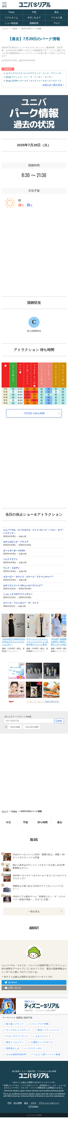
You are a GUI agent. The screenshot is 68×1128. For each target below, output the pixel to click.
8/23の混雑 (15, 727)
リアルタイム (11, 17)
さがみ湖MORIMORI (16, 1054)
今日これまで (34, 17)
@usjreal (12, 982)
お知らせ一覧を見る (52, 84)
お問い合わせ (14, 987)
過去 (56, 12)
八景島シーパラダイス (42, 1042)
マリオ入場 (56, 17)
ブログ (56, 23)
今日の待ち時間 (31, 727)
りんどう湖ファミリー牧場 (47, 1054)
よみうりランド (43, 1036)
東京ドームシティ (15, 1042)
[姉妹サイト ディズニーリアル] (8, 1006)
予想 (34, 12)
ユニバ (5, 811)
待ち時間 (42, 822)
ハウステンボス (34, 1048)
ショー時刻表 (11, 23)
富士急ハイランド (15, 1024)
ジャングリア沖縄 (40, 1024)
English (34, 1106)
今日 (8, 822)
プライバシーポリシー (49, 1103)
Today (11, 12)
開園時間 (34, 23)
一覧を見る (34, 911)
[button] (4, 4)
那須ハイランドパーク (48, 1030)
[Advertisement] (34, 250)
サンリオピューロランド (18, 1030)
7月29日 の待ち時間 (34, 413)
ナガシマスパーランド (17, 1036)
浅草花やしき (12, 1048)
